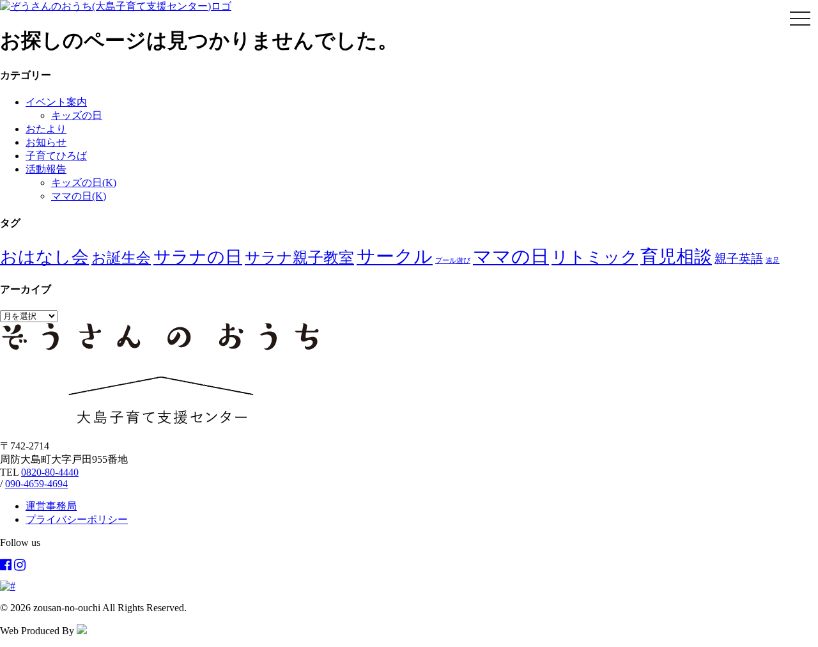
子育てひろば (56, 155)
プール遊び (452, 260)
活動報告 (46, 169)
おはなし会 (44, 257)
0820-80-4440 (50, 472)
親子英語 (738, 258)
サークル (395, 256)
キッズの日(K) (83, 182)
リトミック (595, 257)
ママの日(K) (78, 196)
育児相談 (676, 257)
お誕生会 (121, 257)
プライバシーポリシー (77, 519)
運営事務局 (51, 506)
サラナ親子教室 (299, 257)
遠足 (773, 260)
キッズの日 (76, 115)
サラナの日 (197, 257)
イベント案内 (56, 102)
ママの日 (511, 256)
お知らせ (46, 142)
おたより (46, 128)
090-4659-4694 (36, 483)
